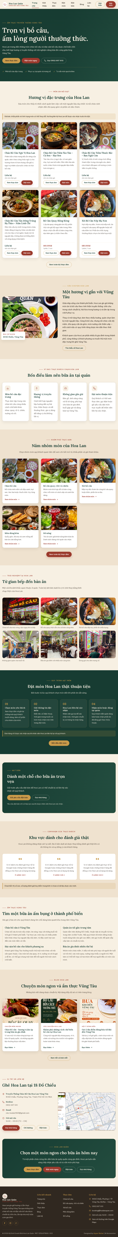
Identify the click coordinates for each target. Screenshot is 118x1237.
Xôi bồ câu (67, 1207)
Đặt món (64, 4)
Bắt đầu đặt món (59, 743)
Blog (82, 4)
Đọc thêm (9, 1047)
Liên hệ (89, 4)
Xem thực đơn (11, 60)
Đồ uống (66, 1216)
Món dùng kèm (68, 1212)
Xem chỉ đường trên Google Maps (103, 1220)
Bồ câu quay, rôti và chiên (73, 1203)
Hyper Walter (99, 1233)
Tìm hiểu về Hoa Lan (74, 348)
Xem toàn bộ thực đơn (59, 264)
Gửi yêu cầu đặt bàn (19, 797)
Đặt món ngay (31, 60)
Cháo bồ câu (68, 1199)
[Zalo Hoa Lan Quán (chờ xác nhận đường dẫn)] (16, 1223)
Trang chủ (34, 4)
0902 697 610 (12, 1105)
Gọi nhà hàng (41, 797)
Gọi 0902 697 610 (55, 60)
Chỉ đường (28, 1128)
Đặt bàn (72, 4)
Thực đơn (54, 4)
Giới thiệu (44, 4)
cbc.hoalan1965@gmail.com (17, 1113)
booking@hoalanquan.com (102, 1210)
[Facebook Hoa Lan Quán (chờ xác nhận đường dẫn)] (4, 1223)
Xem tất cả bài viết (59, 1058)
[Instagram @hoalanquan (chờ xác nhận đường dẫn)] (10, 1223)
